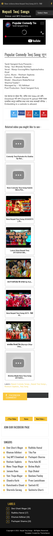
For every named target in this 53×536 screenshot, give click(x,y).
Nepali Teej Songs (16, 11)
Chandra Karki (12, 480)
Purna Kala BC (34, 462)
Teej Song (24, 387)
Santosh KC (33, 485)
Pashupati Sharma (36, 457)
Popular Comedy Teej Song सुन (25, 54)
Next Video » (40, 419)
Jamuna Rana (12, 471)
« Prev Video (11, 419)
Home (26, 419)
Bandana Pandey (35, 476)
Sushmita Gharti (36, 490)
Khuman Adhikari (14, 452)
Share (22, 113)
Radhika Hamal (35, 447)
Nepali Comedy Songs (20, 384)
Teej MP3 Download (15, 457)
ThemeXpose (45, 533)
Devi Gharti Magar (14, 447)
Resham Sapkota (12, 387)
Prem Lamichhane (36, 480)
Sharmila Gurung (14, 490)
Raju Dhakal (33, 471)
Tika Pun (32, 452)
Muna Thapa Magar (15, 466)
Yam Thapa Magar (14, 476)
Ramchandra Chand (15, 485)
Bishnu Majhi (34, 466)
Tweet (14, 115)
